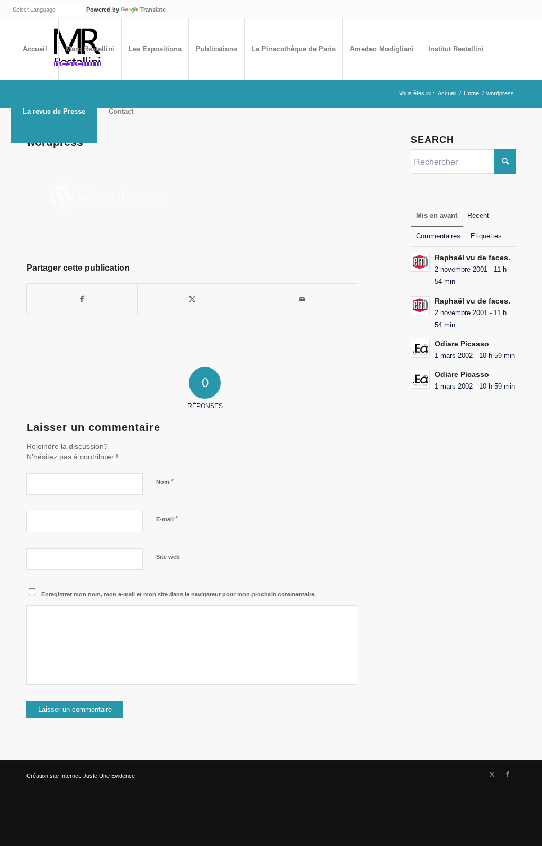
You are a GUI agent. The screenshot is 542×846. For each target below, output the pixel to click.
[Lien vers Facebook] (508, 774)
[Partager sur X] (192, 299)
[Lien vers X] (492, 774)
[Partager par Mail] (302, 299)
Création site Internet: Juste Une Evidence (80, 776)
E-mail (167, 519)
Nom (165, 481)
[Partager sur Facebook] (82, 299)
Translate (153, 9)
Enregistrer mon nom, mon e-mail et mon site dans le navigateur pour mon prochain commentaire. (178, 594)
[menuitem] (34, 49)
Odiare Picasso (462, 344)
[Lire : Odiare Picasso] (420, 348)
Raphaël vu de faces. (472, 258)
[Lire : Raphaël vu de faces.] (420, 262)
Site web (168, 557)
